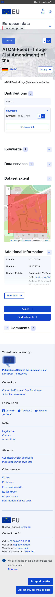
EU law (6, 477)
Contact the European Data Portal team (21, 390)
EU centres (29, 551)
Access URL (29, 127)
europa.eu (25, 527)
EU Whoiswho (9, 492)
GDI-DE (13, 69)
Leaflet (15, 240)
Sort (8, 101)
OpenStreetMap (27, 240)
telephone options (21, 544)
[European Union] (26, 520)
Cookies (6, 435)
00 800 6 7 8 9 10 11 (20, 541)
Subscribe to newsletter (14, 394)
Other (8, 414)
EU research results (12, 487)
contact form (23, 548)
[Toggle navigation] (49, 26)
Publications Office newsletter (17, 462)
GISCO (47, 240)
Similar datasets (26, 317)
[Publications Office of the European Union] (26, 360)
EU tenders (8, 482)
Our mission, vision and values (17, 458)
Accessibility (8, 439)
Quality (25, 309)
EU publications (10, 496)
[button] (44, 2)
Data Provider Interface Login (16, 500)
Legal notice (8, 431)
